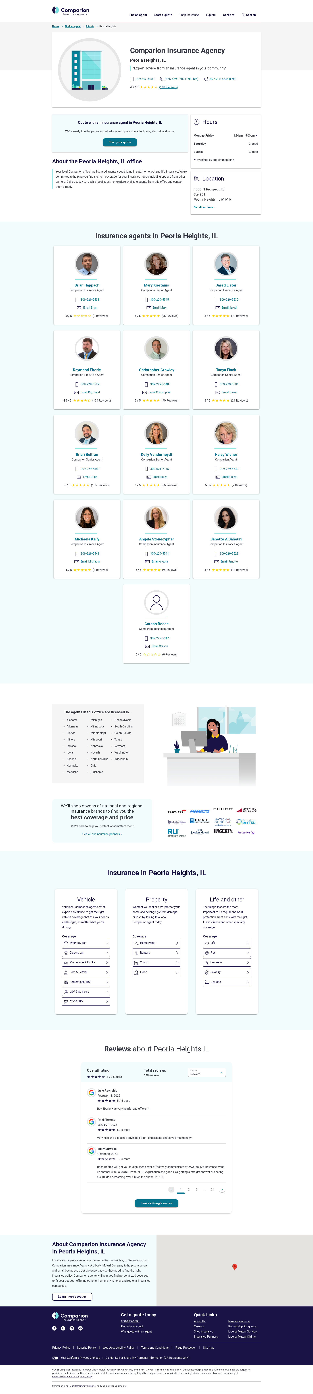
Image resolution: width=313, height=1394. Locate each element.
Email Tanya (229, 392)
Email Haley (229, 477)
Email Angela (159, 561)
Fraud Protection (185, 1347)
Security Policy (86, 1347)
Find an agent (138, 15)
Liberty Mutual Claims (242, 1336)
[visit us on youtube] (80, 1328)
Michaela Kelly (87, 539)
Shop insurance (189, 15)
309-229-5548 (159, 384)
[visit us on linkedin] (63, 1328)
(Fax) (222, 79)
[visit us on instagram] (72, 1328)
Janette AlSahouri (226, 539)
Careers (228, 15)
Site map (208, 1347)
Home (55, 26)
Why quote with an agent (136, 1331)
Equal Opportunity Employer (82, 1386)
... (205, 1189)
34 (212, 1189)
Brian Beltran (87, 454)
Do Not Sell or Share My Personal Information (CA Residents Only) (147, 1357)
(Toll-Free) (182, 79)
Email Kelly (160, 477)
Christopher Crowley (156, 370)
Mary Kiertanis (156, 285)
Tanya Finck (226, 370)
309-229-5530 (229, 299)
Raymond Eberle (87, 370)
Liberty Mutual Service (242, 1331)
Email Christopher (160, 392)
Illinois (90, 26)
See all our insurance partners (101, 834)
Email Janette (229, 561)
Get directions (203, 207)
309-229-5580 (90, 469)
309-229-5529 (90, 384)
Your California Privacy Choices (80, 1357)
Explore (211, 15)
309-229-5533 (90, 299)
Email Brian (90, 307)
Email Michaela (90, 561)
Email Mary (160, 307)
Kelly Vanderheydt (156, 454)
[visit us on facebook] (54, 1328)
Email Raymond (90, 392)
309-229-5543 (90, 553)
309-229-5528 (229, 553)
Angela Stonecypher (156, 539)
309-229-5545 (159, 299)
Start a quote (163, 15)
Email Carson (159, 646)
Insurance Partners (206, 1336)
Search (251, 15)
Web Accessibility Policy (118, 1347)
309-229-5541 (159, 553)
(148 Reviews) (168, 87)
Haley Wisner (226, 454)
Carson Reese (157, 624)
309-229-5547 (159, 638)
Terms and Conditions (155, 1347)
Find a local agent (132, 1326)
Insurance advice (239, 1321)
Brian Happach (87, 285)
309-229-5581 (229, 384)
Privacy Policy (61, 1347)
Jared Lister (226, 285)
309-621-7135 (159, 469)
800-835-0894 (130, 1321)
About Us (200, 1321)
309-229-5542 (229, 469)
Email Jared (229, 307)
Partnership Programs (242, 1326)
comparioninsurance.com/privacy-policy (72, 1376)
